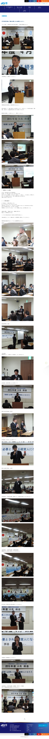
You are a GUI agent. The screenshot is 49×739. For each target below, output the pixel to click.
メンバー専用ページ (39, 3)
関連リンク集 (45, 3)
